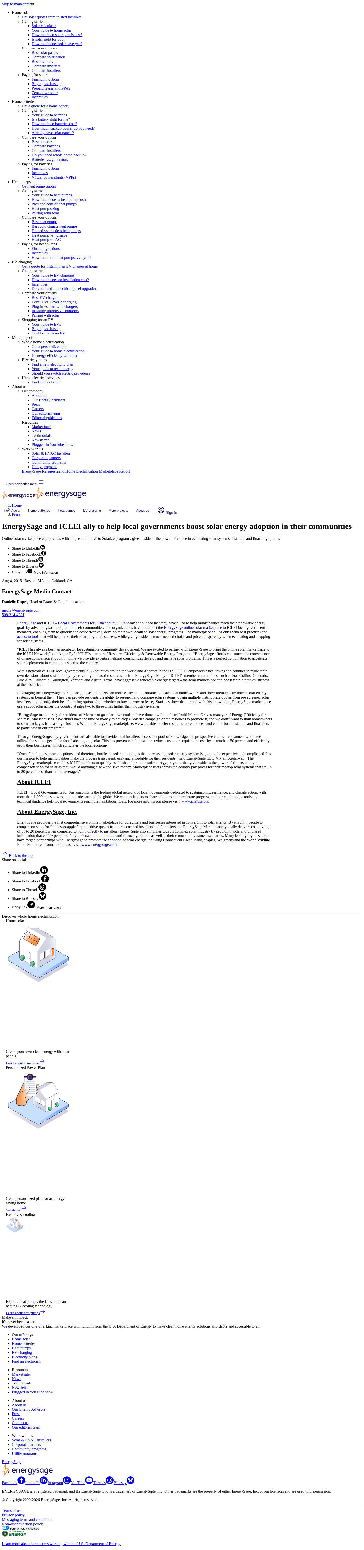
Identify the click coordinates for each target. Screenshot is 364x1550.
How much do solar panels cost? (57, 35)
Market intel (41, 427)
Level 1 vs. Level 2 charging (54, 302)
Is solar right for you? (48, 39)
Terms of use (12, 1510)
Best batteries (42, 142)
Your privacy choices (24, 1528)
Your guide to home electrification (58, 351)
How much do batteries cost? (54, 124)
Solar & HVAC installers (51, 453)
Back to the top (20, 855)
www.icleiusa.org (195, 801)
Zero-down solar (45, 93)
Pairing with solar (45, 213)
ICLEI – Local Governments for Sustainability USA (84, 623)
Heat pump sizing (45, 208)
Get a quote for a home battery (45, 106)
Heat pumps (66, 510)
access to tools (28, 636)
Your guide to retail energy (52, 369)
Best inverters (42, 61)
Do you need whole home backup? (59, 155)
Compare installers (46, 70)
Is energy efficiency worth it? (54, 355)
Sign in (171, 512)
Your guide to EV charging (53, 275)
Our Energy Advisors (48, 400)
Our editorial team (46, 413)
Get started (13, 1210)
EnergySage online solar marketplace (193, 627)
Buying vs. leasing (46, 84)
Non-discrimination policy (22, 1524)
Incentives (40, 97)
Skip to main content (18, 4)
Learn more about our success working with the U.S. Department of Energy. (61, 1544)
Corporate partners (46, 458)
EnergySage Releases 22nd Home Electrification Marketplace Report (76, 471)
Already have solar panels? (53, 133)
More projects (118, 510)
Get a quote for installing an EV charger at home (60, 266)
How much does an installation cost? (60, 280)
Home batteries (39, 510)
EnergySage (26, 623)
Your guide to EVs (46, 324)
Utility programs (44, 467)
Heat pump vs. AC (46, 240)
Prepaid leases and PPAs (51, 88)
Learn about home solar (22, 1063)
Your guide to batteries (49, 115)
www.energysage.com (99, 844)
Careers (38, 409)
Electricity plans (24, 1357)
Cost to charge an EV (48, 333)
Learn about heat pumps (23, 1313)
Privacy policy (13, 1515)
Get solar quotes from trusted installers (51, 17)
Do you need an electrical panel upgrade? (64, 288)
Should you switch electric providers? (61, 373)
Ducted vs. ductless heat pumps (56, 231)
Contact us (20, 1423)
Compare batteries (46, 146)
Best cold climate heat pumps (54, 226)
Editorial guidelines (47, 418)
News (36, 431)
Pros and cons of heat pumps (54, 204)
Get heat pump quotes (39, 186)
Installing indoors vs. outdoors (55, 311)
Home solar (12, 510)
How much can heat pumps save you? (61, 257)
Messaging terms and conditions (27, 1519)
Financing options (46, 79)
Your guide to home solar (51, 30)
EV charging (92, 510)
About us (39, 395)
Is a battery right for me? (51, 119)
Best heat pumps (44, 222)
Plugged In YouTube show (52, 444)
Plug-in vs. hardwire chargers (55, 306)
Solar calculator (44, 26)
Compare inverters (46, 66)
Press (36, 404)
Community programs (49, 462)
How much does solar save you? (57, 44)
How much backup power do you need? (63, 128)
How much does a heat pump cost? (59, 199)
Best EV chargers (45, 297)
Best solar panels (45, 52)
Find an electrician (46, 382)
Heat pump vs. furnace (49, 235)
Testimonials (41, 435)
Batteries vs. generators (50, 159)
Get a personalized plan (50, 346)
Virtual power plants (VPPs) (54, 177)
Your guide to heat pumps (52, 195)
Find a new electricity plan (52, 364)
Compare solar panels (48, 57)
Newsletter (40, 440)
